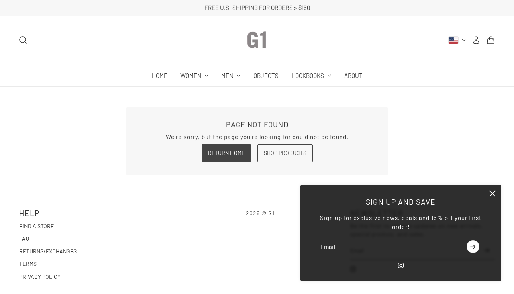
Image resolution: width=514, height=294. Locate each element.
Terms (28, 263)
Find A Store (36, 226)
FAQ (24, 238)
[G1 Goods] (257, 40)
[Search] (23, 40)
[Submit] (473, 247)
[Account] (476, 40)
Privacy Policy (40, 276)
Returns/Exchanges (48, 251)
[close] (492, 194)
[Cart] (491, 40)
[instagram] (400, 265)
